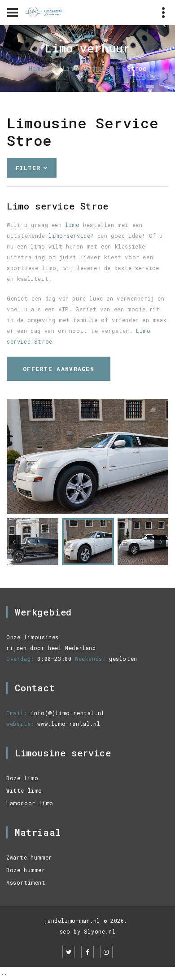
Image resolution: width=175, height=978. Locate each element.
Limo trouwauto (43, 199)
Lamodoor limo (29, 803)
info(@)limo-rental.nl (68, 712)
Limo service (38, 188)
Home (36, 68)
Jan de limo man (44, 253)
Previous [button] (15, 542)
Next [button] (160, 542)
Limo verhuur (85, 68)
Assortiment (26, 882)
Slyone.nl (99, 931)
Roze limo (22, 778)
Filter (28, 168)
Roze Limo (33, 210)
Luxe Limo (33, 220)
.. (3, 972)
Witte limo (24, 790)
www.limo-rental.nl (68, 723)
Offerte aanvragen (58, 369)
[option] (87, 456)
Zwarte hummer (29, 857)
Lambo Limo (35, 231)
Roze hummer (25, 869)
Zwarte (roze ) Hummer (56, 242)
